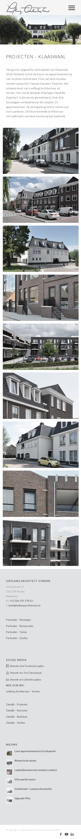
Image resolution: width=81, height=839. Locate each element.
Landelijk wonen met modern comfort (36, 770)
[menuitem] (70, 7)
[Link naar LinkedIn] (72, 834)
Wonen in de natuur (25, 760)
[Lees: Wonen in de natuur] (9, 762)
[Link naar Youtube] (66, 834)
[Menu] (70, 7)
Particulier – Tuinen (16, 632)
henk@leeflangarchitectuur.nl (24, 605)
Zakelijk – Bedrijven (16, 716)
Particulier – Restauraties (19, 626)
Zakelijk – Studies (15, 722)
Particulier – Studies (17, 638)
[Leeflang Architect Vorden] (33, 7)
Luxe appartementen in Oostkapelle (35, 751)
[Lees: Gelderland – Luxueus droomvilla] (9, 790)
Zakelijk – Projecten (17, 704)
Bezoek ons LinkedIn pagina (25, 679)
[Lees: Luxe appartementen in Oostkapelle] (9, 753)
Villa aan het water (25, 779)
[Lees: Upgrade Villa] (9, 800)
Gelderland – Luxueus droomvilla (33, 788)
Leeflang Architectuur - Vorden (23, 691)
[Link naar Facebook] (61, 834)
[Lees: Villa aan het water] (9, 781)
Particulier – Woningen (18, 619)
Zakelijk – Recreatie (16, 710)
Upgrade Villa (22, 798)
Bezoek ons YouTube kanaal (26, 672)
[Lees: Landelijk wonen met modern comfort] (9, 772)
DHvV (58, 830)
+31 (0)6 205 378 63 (21, 600)
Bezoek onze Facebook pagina (27, 665)
